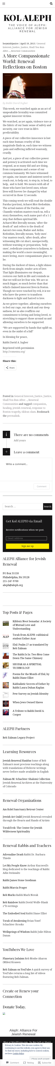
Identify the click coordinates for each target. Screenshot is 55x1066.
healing (7, 408)
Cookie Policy (18, 1054)
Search (50, 3)
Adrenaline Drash (13, 854)
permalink (13, 415)
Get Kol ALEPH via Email (24, 521)
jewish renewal (22, 408)
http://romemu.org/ (14, 351)
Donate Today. (14, 1006)
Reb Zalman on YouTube (17, 969)
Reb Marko (9, 895)
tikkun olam (29, 411)
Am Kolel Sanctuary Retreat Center (23, 809)
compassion (39, 404)
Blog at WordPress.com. (16, 1042)
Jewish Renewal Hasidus (17, 760)
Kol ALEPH (27, 17)
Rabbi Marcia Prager (15, 887)
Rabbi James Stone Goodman (19, 880)
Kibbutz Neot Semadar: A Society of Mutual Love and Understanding (32, 625)
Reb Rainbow (10, 902)
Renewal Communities (23, 51)
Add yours (20, 440)
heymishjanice (11, 43)
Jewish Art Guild (12, 816)
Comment (41, 486)
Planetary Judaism (13, 958)
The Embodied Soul (14, 913)
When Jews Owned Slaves (28, 702)
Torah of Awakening (15, 920)
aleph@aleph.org (13, 585)
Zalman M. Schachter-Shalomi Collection (26, 779)
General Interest (23, 396)
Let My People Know (15, 865)
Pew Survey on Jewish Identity (30, 693)
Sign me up (28, 546)
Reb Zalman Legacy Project (19, 737)
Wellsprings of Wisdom (16, 931)
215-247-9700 (10, 581)
